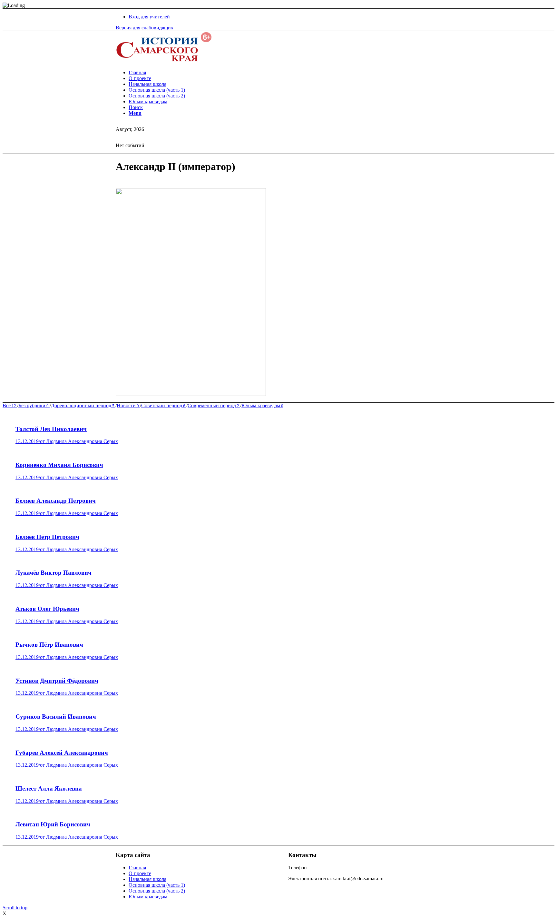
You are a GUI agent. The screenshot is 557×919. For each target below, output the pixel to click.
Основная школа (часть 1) (157, 885)
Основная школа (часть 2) (157, 891)
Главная (137, 867)
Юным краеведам (148, 896)
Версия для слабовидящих (144, 27)
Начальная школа (147, 879)
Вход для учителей (149, 16)
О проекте (140, 873)
